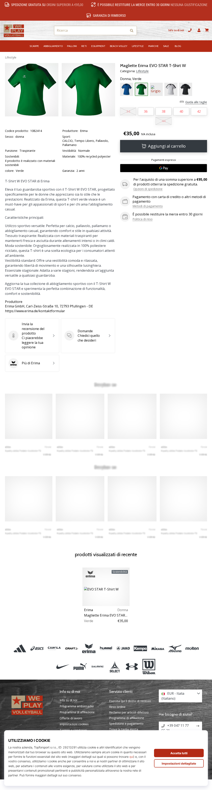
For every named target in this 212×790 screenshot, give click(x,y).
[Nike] (62, 666)
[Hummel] (105, 648)
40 (181, 111)
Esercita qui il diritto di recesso (130, 701)
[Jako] (123, 648)
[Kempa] (140, 648)
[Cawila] (54, 648)
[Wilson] (149, 666)
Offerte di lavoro (71, 718)
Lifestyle (10, 57)
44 (163, 121)
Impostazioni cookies (74, 724)
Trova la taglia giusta (123, 729)
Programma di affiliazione (77, 712)
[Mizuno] (174, 648)
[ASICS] (37, 648)
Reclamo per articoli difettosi (129, 712)
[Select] (114, 666)
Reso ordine (117, 707)
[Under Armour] (131, 666)
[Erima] (88, 648)
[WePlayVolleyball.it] (31, 705)
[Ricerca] (132, 30)
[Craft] (71, 648)
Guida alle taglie (196, 102)
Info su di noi (176, 30)
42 (199, 111)
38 (163, 111)
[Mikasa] (157, 648)
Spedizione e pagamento (126, 723)
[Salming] (97, 666)
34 (128, 111)
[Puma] (80, 666)
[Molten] (192, 648)
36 (146, 111)
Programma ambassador (77, 706)
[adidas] (19, 648)
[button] (124, 30)
